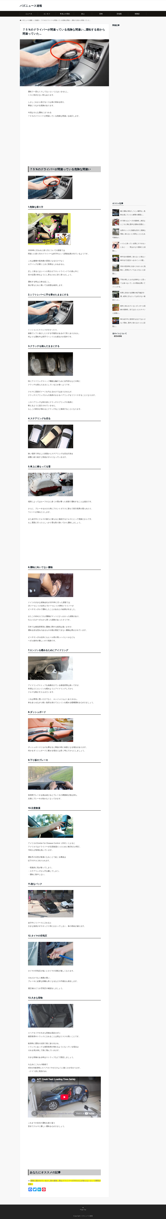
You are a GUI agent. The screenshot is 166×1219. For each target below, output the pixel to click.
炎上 (83, 14)
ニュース (29, 14)
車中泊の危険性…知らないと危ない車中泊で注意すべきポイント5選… (132, 258)
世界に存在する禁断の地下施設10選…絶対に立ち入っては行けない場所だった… (128, 296)
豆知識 (119, 14)
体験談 (137, 14)
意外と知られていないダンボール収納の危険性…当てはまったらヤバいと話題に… (129, 309)
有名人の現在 (65, 14)
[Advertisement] (64, 144)
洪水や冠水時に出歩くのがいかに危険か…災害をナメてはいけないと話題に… (129, 269)
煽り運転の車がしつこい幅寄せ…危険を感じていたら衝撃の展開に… (132, 213)
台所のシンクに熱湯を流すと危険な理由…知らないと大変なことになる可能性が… (129, 233)
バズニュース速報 (31, 5)
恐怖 (101, 14)
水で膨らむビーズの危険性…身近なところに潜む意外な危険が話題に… (132, 222)
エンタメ (47, 14)
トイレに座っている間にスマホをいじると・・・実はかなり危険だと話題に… (129, 247)
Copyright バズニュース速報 (83, 1216)
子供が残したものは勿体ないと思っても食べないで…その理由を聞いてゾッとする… (129, 283)
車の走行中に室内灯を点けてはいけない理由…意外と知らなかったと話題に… (129, 322)
